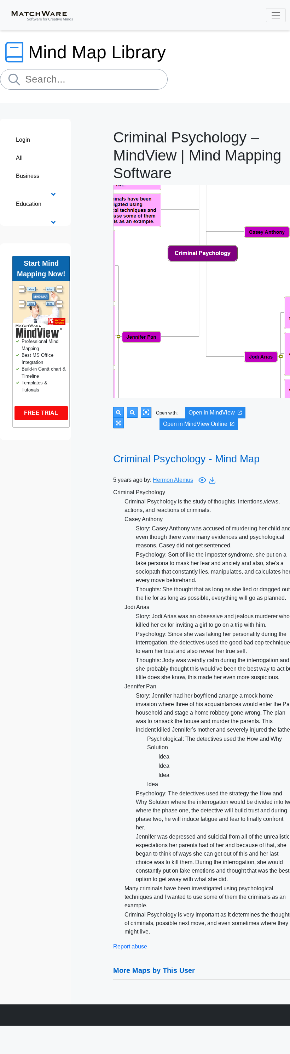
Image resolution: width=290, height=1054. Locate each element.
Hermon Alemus (173, 480)
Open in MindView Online (195, 424)
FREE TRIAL (41, 413)
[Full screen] (118, 423)
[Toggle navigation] (276, 15)
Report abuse (130, 946)
